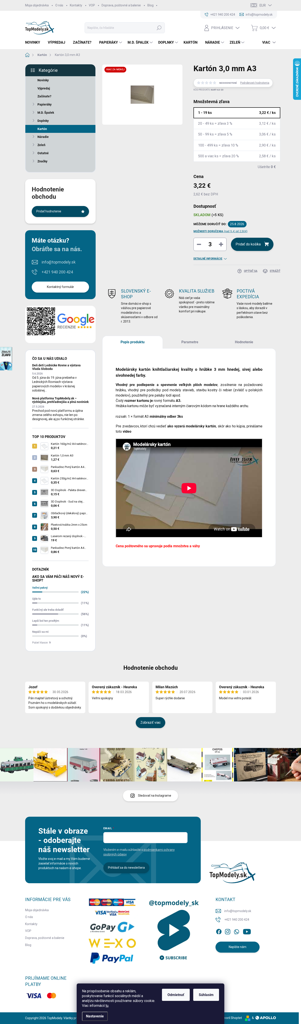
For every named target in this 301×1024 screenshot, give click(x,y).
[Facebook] (219, 931)
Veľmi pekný (40, 587)
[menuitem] (34, 42)
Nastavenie (95, 1016)
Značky (42, 161)
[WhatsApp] (236, 931)
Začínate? (44, 96)
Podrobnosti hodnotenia (254, 82)
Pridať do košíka (248, 244)
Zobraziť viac (150, 722)
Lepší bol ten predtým (45, 620)
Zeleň (41, 145)
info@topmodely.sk (59, 262)
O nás (59, 5)
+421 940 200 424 (57, 272)
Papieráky (44, 104)
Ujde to (36, 598)
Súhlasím (206, 995)
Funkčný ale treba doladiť (48, 609)
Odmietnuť (175, 995)
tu (107, 1006)
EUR (262, 5)
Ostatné (43, 153)
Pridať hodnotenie (48, 211)
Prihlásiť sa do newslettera (126, 867)
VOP (92, 5)
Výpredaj (43, 88)
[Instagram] (227, 931)
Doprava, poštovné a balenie (121, 5)
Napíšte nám (237, 947)
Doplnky (43, 120)
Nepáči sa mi (40, 631)
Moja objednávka (37, 5)
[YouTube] (247, 931)
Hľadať (159, 28)
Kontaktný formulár (60, 287)
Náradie (43, 137)
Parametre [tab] (189, 342)
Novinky (43, 80)
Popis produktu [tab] (133, 342)
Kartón (42, 129)
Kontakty (76, 5)
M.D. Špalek (45, 112)
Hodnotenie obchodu (150, 667)
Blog (150, 5)
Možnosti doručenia (220, 231)
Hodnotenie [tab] (244, 342)
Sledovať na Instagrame (154, 795)
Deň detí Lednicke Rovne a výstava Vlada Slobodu (56, 367)
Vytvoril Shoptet (231, 1018)
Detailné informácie (207, 258)
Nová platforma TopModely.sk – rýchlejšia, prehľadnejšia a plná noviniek (60, 400)
